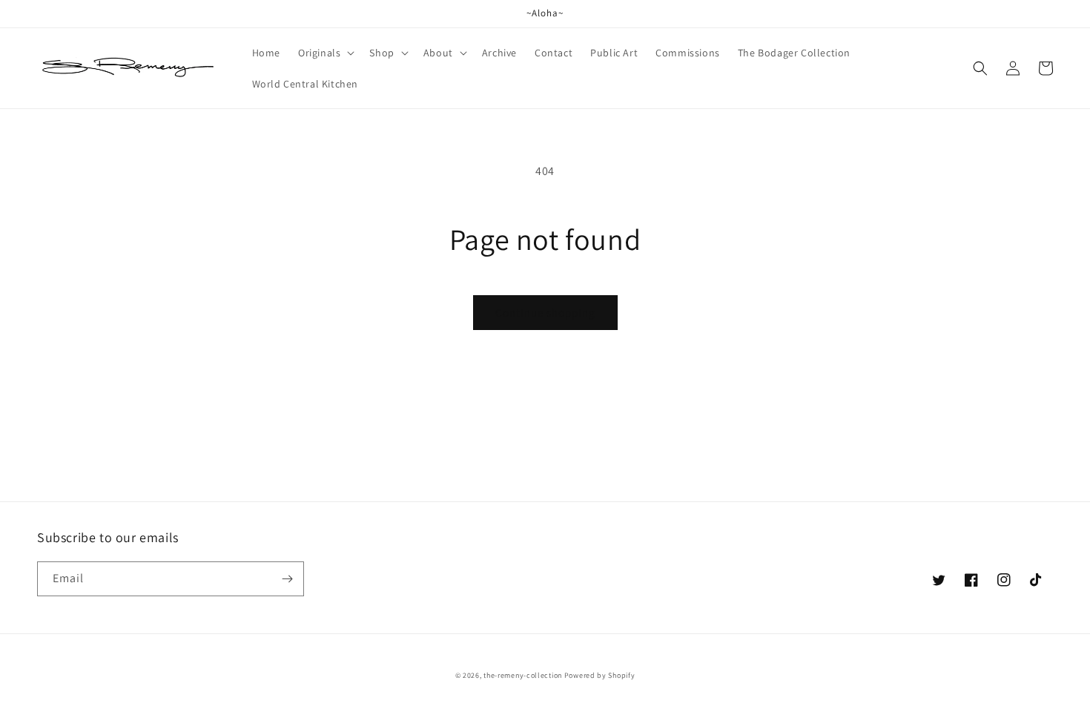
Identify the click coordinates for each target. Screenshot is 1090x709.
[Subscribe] (287, 578)
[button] (324, 52)
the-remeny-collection (522, 675)
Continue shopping (545, 313)
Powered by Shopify (599, 675)
